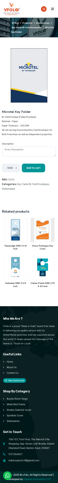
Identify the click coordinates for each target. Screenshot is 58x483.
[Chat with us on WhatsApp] (7, 476)
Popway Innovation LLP (37, 479)
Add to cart (33, 167)
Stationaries (8, 188)
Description (8, 144)
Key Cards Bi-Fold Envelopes (33, 184)
